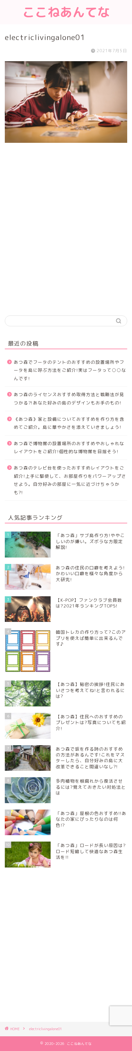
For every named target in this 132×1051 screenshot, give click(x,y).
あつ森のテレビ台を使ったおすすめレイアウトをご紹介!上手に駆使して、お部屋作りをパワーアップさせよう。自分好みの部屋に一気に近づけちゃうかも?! (70, 480)
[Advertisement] (66, 238)
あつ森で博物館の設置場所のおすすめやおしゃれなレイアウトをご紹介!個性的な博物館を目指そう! (69, 447)
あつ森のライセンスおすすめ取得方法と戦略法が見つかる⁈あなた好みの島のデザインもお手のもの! (69, 398)
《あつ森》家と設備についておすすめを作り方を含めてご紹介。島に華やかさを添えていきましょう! (69, 423)
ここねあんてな (66, 12)
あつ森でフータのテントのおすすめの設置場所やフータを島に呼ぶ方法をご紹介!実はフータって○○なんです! (70, 370)
